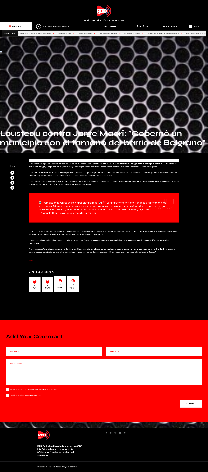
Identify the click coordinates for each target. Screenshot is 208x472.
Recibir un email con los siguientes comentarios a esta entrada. (33, 389)
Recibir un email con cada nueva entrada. (25, 395)
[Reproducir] (38, 26)
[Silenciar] (105, 26)
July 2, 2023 (91, 212)
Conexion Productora (46, 467)
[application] (77, 26)
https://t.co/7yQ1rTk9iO (137, 209)
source (31, 261)
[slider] (113, 26)
